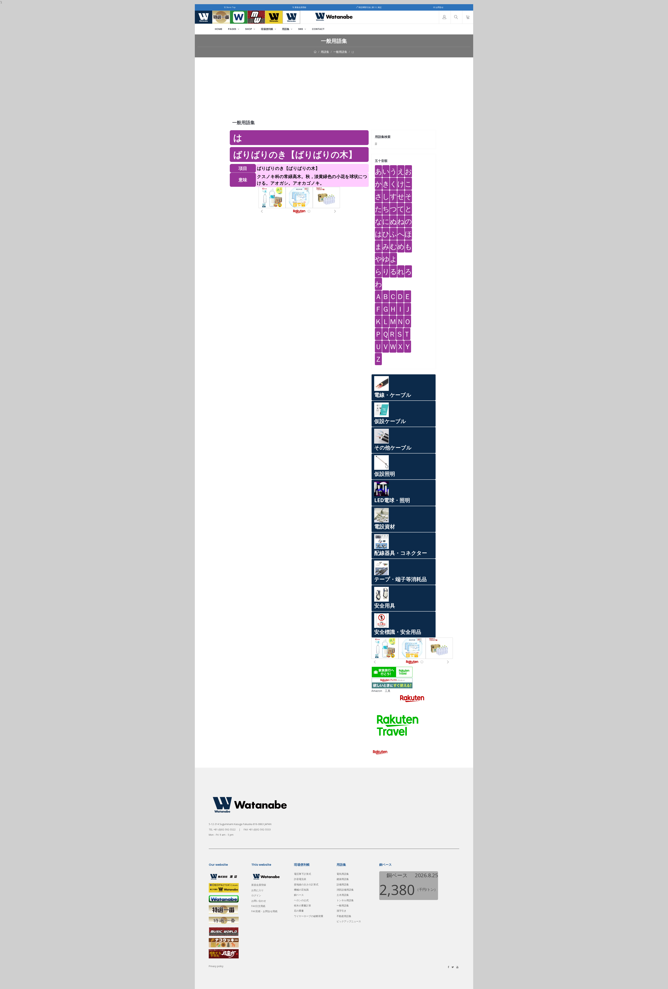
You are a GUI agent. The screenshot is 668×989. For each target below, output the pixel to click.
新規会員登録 (300, 7)
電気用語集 (343, 873)
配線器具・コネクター (400, 552)
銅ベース (299, 894)
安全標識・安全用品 (397, 631)
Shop (249, 29)
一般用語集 (340, 52)
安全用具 (384, 605)
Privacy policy (216, 966)
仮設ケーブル (390, 421)
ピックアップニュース (349, 921)
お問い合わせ (258, 900)
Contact (318, 29)
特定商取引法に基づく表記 (369, 7)
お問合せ (439, 7)
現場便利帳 (267, 29)
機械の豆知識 (301, 889)
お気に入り (257, 890)
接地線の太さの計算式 (306, 884)
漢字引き (341, 910)
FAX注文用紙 (258, 906)
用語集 (286, 29)
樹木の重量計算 (302, 905)
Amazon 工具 (380, 691)
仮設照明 (384, 473)
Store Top (231, 7)
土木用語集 (343, 894)
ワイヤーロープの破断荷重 (308, 916)
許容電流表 (300, 879)
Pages (232, 29)
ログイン (256, 895)
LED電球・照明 (392, 500)
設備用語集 (343, 884)
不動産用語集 (344, 916)
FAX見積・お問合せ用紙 (264, 911)
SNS (301, 29)
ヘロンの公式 (301, 900)
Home (218, 29)
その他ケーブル (393, 447)
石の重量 (299, 910)
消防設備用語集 (345, 889)
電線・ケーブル (392, 394)
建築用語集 (343, 879)
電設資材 (384, 526)
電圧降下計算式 (302, 873)
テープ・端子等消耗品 (400, 579)
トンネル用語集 (345, 900)
